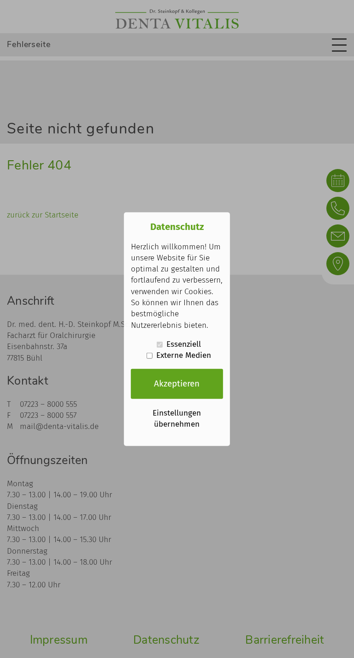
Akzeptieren (177, 384)
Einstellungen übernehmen (177, 418)
